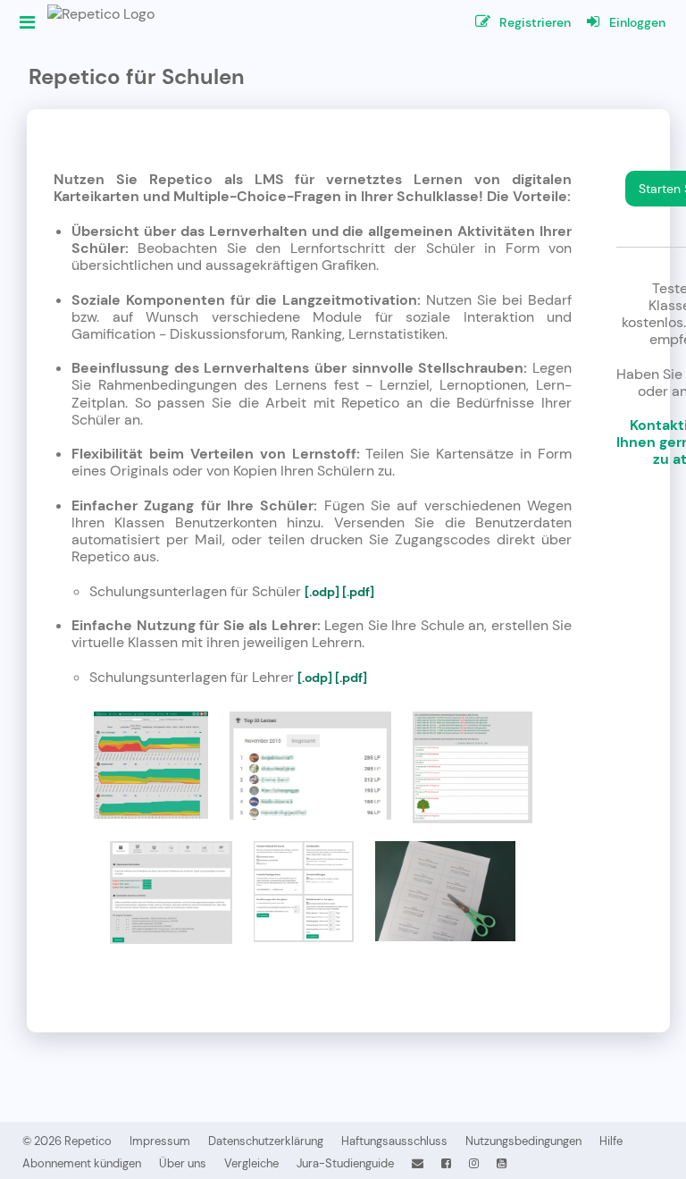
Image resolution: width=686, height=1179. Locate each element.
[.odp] (322, 592)
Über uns (182, 1163)
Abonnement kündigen (81, 1163)
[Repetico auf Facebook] (446, 1163)
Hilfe (611, 1141)
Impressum (160, 1141)
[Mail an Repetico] (417, 1163)
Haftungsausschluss (394, 1141)
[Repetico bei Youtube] (501, 1163)
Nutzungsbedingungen (523, 1141)
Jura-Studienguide (345, 1163)
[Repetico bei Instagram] (474, 1163)
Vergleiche (251, 1163)
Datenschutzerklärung (265, 1141)
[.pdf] (358, 592)
